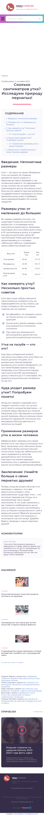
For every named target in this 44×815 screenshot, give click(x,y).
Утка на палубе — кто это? (22, 134)
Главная (4, 76)
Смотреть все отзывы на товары (12, 662)
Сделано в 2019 (17, 807)
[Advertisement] (22, 46)
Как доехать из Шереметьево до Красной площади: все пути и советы (21, 701)
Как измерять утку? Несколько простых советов (20, 129)
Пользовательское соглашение (22, 788)
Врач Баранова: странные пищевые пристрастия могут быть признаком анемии (20, 678)
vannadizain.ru (19, 814)
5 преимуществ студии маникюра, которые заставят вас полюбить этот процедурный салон (21, 653)
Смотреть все (38, 711)
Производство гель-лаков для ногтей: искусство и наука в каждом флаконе (18, 624)
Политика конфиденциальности (22, 802)
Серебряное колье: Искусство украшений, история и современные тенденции (18, 695)
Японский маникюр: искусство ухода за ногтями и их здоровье (19, 595)
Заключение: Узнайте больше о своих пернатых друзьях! (21, 151)
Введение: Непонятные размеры (21, 118)
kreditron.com (32, 814)
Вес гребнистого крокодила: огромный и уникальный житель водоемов (20, 684)
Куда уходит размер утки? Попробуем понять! (19, 139)
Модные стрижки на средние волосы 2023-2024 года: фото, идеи (19, 750)
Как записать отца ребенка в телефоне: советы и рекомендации (21, 690)
